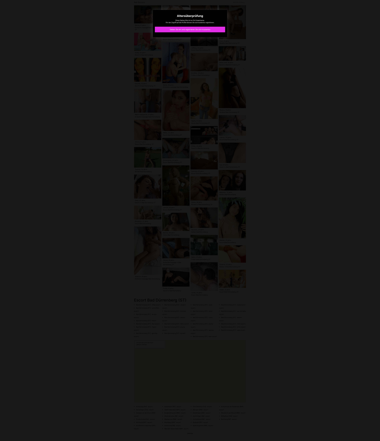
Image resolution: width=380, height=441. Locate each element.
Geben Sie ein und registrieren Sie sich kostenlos (190, 29)
